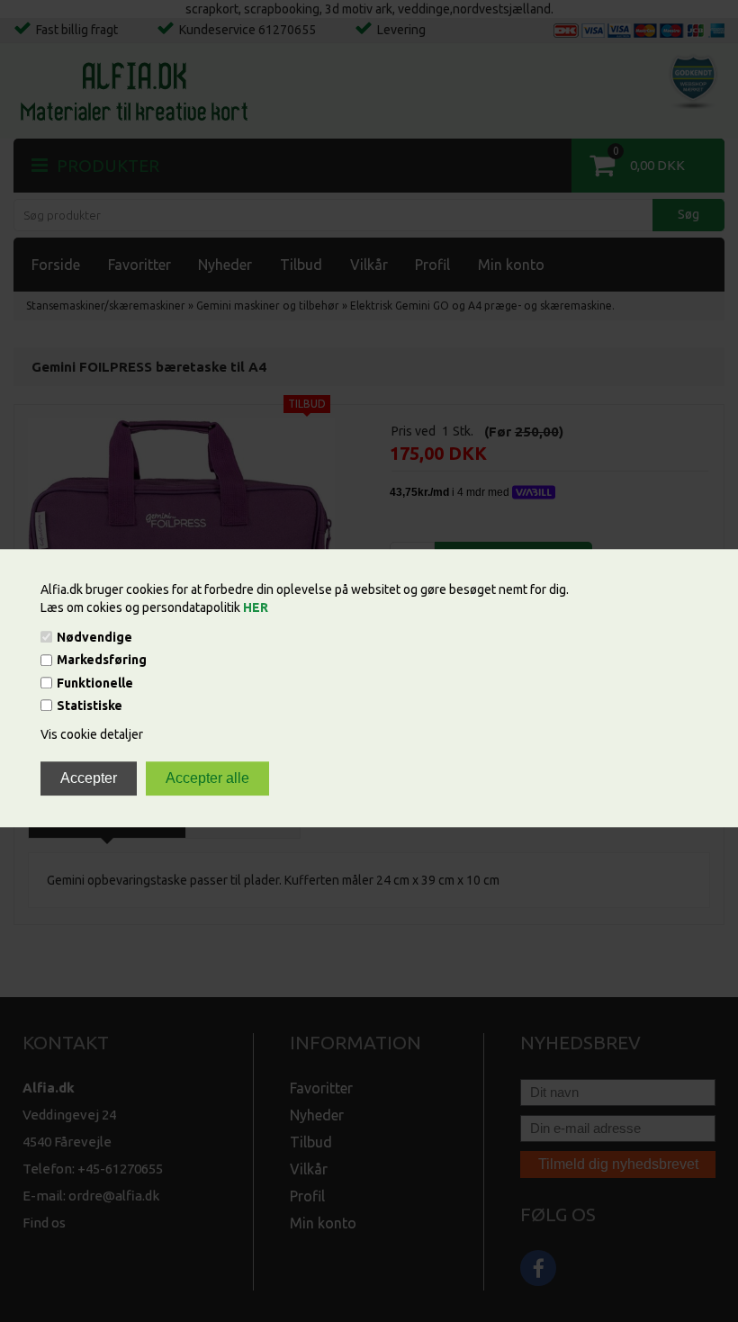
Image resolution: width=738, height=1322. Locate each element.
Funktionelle (95, 683)
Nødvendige (94, 637)
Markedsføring (102, 660)
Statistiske (89, 705)
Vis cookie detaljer (91, 734)
